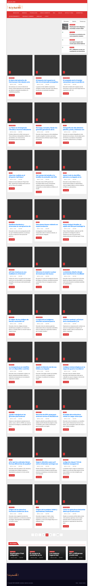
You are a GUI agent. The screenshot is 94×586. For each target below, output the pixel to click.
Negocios (16, 12)
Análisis (39, 16)
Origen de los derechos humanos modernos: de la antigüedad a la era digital (18, 511)
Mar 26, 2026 (67, 228)
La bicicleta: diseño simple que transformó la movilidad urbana (73, 274)
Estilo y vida (69, 12)
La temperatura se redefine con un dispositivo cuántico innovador (19, 369)
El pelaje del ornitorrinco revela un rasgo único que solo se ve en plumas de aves (73, 416)
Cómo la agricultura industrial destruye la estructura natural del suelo (74, 511)
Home (77, 583)
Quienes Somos (82, 583)
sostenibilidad (12, 125)
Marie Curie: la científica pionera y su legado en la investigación (72, 177)
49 (43, 535)
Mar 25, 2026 (40, 418)
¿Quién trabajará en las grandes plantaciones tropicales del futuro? (17, 416)
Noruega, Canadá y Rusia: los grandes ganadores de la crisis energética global (46, 129)
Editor (20, 84)
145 (58, 535)
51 (50, 535)
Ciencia (64, 125)
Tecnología (33, 12)
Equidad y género (28, 16)
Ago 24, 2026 (14, 557)
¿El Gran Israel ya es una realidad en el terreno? (17, 273)
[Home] (9, 13)
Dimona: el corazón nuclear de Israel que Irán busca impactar (46, 274)
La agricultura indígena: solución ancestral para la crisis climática (45, 321)
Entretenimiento (14, 16)
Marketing (79, 12)
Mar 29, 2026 (13, 84)
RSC (54, 12)
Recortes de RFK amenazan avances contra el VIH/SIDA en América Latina (47, 416)
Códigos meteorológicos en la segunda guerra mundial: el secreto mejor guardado (74, 369)
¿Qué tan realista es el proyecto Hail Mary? (17, 176)
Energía (24, 12)
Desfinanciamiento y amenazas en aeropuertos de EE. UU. (19, 226)
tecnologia (11, 317)
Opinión (74, 21)
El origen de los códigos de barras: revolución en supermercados (18, 321)
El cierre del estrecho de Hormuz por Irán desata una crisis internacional (19, 82)
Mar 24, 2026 (67, 466)
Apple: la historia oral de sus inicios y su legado (46, 368)
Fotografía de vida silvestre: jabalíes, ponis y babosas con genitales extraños (73, 129)
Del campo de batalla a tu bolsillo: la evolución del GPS (46, 176)
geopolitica (72, 24)
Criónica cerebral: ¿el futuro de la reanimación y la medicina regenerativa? (73, 321)
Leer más (11, 95)
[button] (86, 14)
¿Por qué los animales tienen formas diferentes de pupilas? (20, 463)
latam (37, 507)
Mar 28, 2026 (13, 179)
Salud (60, 12)
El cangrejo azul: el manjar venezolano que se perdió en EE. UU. (73, 82)
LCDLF (46, 16)
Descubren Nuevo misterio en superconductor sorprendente (47, 226)
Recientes (66, 21)
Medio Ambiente (45, 12)
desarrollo (11, 412)
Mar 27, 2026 (40, 179)
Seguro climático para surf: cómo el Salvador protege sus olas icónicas (47, 464)
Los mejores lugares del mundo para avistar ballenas (55, 556)
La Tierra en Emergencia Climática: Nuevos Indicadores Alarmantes (20, 129)
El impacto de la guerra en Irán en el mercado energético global (47, 82)
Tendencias (82, 21)
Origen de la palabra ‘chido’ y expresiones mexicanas (46, 510)
